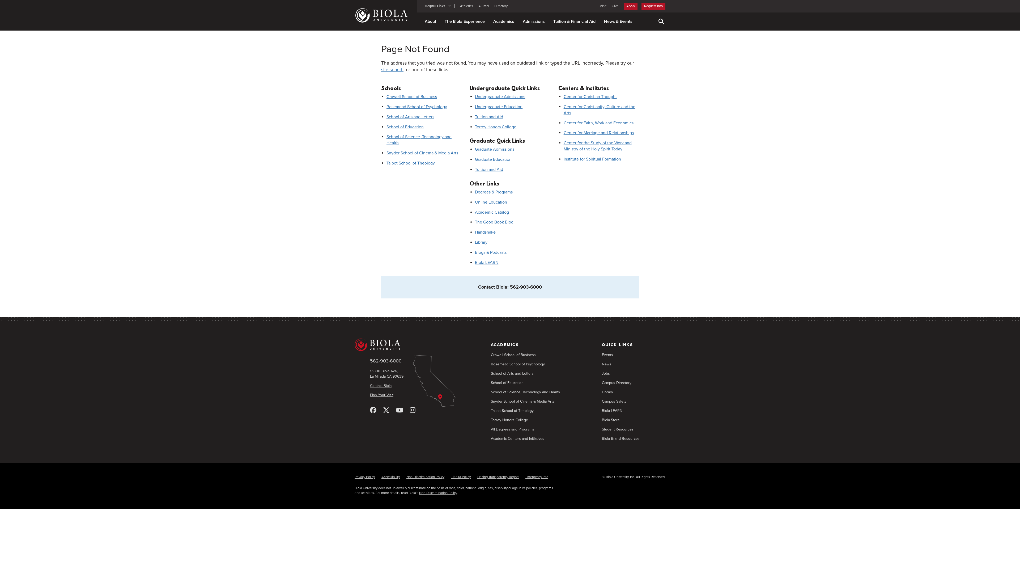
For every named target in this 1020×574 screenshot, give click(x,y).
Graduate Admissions (494, 149)
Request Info (653, 6)
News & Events (618, 21)
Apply (630, 6)
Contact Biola (381, 385)
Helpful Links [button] (435, 6)
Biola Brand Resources (621, 438)
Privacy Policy (365, 477)
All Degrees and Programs (512, 429)
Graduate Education (493, 159)
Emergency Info (536, 477)
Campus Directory (616, 383)
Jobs (606, 373)
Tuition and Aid (489, 117)
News (606, 364)
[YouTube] (399, 410)
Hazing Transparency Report (498, 477)
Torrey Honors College (495, 127)
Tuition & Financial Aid (574, 21)
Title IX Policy (461, 477)
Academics (503, 21)
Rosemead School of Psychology (416, 106)
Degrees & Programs (494, 192)
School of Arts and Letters (410, 117)
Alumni (483, 6)
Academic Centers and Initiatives (517, 438)
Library (481, 242)
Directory (501, 6)
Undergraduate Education (498, 106)
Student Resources (618, 429)
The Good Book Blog (494, 222)
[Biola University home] (386, 15)
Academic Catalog (492, 212)
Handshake (485, 232)
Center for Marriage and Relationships (599, 133)
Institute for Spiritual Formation (592, 159)
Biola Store (611, 420)
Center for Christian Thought (590, 96)
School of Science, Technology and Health (525, 392)
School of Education (405, 127)
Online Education (491, 202)
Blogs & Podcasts (491, 252)
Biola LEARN (486, 262)
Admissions (534, 21)
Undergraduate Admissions (500, 96)
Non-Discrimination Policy (425, 477)
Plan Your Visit (381, 395)
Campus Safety (614, 401)
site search (392, 70)
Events (607, 355)
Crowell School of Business (411, 96)
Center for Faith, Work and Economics (599, 123)
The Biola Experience (465, 21)
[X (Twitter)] (386, 410)
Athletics (466, 6)
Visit (603, 6)
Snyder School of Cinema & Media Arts (422, 153)
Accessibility (390, 477)
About (430, 21)
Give (615, 6)
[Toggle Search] (661, 21)
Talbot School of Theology (410, 163)
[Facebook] (373, 410)
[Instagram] (412, 410)
